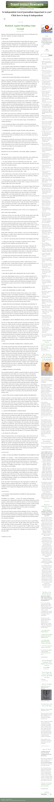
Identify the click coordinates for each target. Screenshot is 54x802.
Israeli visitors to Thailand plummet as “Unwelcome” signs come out (46, 208)
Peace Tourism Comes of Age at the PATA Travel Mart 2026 (47, 67)
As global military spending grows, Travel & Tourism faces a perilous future (47, 155)
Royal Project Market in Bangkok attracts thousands (47, 293)
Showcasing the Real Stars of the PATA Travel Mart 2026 (47, 63)
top (52, 800)
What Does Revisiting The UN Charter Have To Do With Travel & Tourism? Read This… (47, 161)
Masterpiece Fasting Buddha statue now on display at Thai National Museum (47, 301)
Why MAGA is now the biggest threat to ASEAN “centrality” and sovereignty (47, 311)
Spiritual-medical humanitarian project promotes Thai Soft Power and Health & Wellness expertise (46, 202)
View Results (47, 51)
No (43, 46)
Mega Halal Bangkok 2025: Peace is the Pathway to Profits (46, 306)
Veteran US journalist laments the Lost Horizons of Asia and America (46, 167)
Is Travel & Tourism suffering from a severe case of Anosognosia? (47, 317)
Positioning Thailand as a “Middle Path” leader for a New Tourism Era (47, 185)
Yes (43, 45)
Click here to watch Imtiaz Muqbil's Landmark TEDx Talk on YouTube (46, 345)
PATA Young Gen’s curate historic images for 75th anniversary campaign (46, 271)
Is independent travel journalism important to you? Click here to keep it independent (27, 13)
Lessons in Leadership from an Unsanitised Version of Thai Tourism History (47, 259)
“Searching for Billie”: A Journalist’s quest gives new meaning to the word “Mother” (47, 220)
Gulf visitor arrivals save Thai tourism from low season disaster (47, 72)
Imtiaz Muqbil (20, 31)
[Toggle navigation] (4, 19)
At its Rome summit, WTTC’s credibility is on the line (46, 255)
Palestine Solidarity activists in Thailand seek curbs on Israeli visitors (46, 281)
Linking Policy (9, 799)
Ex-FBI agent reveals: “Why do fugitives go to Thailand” (47, 88)
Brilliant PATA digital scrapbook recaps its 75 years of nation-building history (47, 117)
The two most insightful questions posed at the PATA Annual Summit (47, 123)
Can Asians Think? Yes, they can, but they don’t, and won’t (47, 335)
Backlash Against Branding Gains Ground (20, 27)
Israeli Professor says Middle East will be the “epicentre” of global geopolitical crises (47, 127)
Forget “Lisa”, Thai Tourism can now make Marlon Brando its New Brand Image (47, 179)
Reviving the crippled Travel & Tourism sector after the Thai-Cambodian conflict (47, 265)
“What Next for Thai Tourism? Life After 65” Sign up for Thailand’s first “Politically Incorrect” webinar (47, 322)
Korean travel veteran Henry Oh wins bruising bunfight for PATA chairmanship (47, 139)
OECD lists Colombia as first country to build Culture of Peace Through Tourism (47, 76)
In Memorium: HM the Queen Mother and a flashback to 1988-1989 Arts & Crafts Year (47, 232)
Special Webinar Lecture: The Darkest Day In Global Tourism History (47, 244)
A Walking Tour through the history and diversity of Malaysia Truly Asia (47, 250)
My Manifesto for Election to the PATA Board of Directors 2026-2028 (46, 214)
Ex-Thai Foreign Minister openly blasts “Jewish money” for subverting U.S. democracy (47, 329)
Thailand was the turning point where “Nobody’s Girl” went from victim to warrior (46, 226)
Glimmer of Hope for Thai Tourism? (46, 296)
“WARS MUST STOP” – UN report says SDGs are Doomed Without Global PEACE (47, 111)
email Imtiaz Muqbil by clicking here (47, 416)
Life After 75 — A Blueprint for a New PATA (46, 277)
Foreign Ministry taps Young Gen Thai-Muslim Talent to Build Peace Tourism (47, 149)
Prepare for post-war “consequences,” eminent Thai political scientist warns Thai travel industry (47, 173)
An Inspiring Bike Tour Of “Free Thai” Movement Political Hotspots (47, 287)
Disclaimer (3, 799)
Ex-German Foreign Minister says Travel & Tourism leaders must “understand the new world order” (47, 191)
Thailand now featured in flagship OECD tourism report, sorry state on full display (47, 82)
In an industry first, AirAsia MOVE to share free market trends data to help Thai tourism (47, 105)
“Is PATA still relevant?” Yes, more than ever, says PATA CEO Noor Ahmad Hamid (47, 133)
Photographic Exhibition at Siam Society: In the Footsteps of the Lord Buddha (46, 238)
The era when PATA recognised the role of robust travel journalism (47, 144)
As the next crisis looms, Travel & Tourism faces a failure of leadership (47, 197)
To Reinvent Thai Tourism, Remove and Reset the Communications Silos (47, 100)
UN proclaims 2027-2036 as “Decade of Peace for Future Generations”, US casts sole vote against (47, 94)
